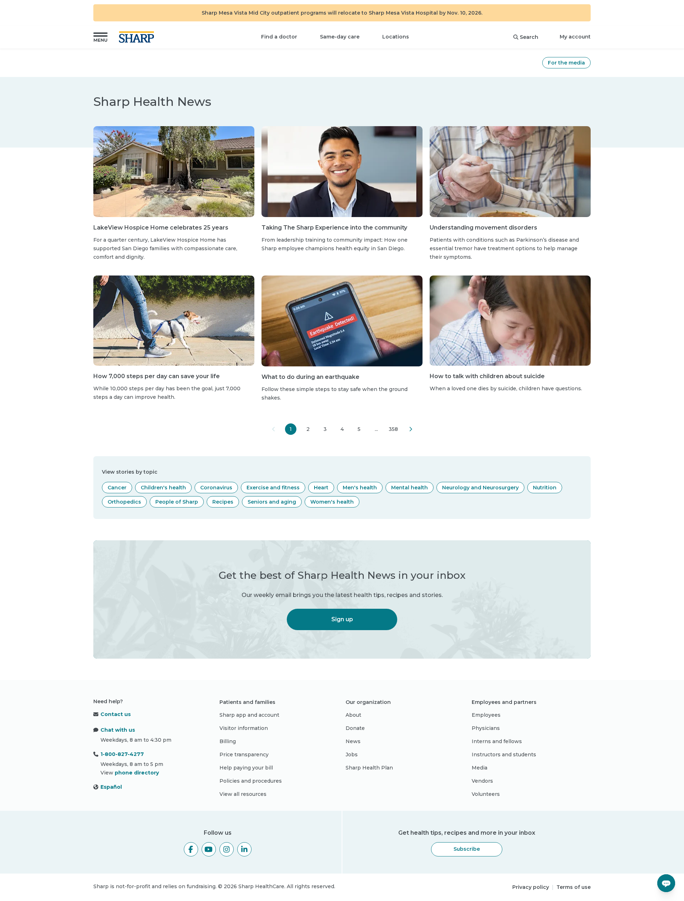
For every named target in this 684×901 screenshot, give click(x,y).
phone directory (137, 772)
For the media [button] (566, 63)
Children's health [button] (163, 487)
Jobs (352, 754)
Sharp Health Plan (369, 767)
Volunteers (486, 794)
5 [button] (359, 429)
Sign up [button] (342, 619)
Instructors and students (504, 754)
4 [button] (342, 429)
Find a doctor (279, 37)
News (353, 741)
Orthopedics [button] (124, 502)
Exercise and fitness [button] (273, 487)
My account (575, 37)
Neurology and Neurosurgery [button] (480, 487)
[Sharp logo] (138, 37)
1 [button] (291, 429)
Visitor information (243, 728)
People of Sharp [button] (176, 502)
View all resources (242, 794)
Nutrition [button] (544, 487)
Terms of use (573, 887)
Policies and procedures (250, 781)
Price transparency (244, 754)
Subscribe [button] (467, 849)
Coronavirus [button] (216, 487)
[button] (100, 37)
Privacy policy (530, 887)
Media (479, 767)
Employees (486, 715)
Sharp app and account (249, 715)
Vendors (482, 781)
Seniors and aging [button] (272, 502)
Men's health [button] (360, 487)
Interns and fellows (497, 741)
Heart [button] (321, 487)
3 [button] (325, 429)
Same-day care (339, 37)
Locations (395, 37)
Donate (355, 728)
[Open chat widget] (666, 883)
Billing (227, 741)
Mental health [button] (409, 487)
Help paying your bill (246, 767)
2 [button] (308, 429)
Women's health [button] (332, 502)
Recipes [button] (222, 502)
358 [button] (393, 429)
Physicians (486, 728)
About (353, 715)
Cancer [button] (117, 487)
